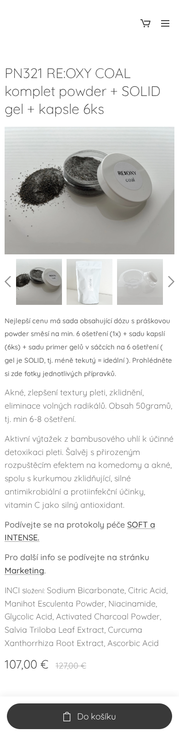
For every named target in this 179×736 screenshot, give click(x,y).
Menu (165, 23)
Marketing (24, 570)
